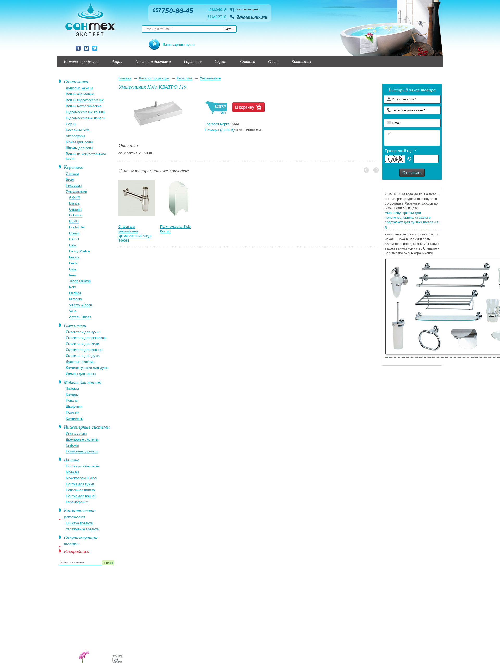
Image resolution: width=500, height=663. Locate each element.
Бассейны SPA (77, 130)
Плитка (71, 459)
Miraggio (75, 299)
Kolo (72, 287)
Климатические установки (79, 513)
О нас (273, 61)
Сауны (71, 124)
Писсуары (74, 185)
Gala (72, 269)
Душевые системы (80, 362)
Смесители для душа (83, 356)
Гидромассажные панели (85, 118)
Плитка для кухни (80, 484)
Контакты (301, 61)
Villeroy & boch (80, 305)
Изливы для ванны (81, 374)
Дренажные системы (82, 439)
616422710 (217, 17)
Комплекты (74, 418)
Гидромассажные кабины (85, 112)
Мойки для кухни (79, 142)
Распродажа (76, 551)
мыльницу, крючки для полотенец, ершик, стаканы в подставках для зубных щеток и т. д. (412, 220)
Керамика (184, 78)
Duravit (74, 233)
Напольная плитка (80, 490)
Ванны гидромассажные (85, 100)
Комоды (72, 395)
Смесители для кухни (83, 332)
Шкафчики (74, 407)
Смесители (75, 325)
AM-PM (74, 197)
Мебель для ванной (82, 382)
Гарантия (193, 61)
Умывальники (210, 78)
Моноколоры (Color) (81, 478)
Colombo (75, 215)
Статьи (247, 61)
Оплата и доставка (153, 61)
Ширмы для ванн (79, 148)
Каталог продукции (81, 61)
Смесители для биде (82, 344)
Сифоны (72, 445)
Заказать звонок (252, 16)
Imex (73, 275)
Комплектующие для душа (87, 368)
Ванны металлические (83, 106)
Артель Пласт (80, 317)
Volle (72, 311)
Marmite (75, 293)
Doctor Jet (77, 227)
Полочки (72, 413)
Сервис (221, 61)
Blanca (74, 203)
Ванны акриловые (80, 94)
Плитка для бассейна (83, 466)
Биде (70, 179)
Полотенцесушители (82, 451)
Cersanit (75, 209)
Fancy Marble (79, 251)
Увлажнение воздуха (82, 529)
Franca (74, 257)
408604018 (217, 10)
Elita (72, 245)
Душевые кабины (79, 88)
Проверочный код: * (400, 151)
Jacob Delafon (80, 281)
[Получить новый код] (409, 158)
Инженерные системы (87, 427)
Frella (73, 263)
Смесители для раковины (86, 338)
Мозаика (72, 472)
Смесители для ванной (84, 350)
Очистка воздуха (79, 523)
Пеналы (72, 401)
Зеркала (72, 389)
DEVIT (74, 221)
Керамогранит (77, 502)
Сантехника (76, 81)
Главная (124, 78)
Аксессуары (75, 136)
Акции (117, 61)
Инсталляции (76, 433)
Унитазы (72, 173)
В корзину (248, 107)
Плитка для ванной (81, 496)
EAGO (74, 239)
